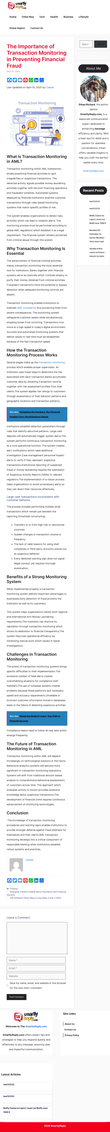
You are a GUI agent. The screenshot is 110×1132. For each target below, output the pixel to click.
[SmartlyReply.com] (17, 5)
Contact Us (36, 28)
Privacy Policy (72, 1035)
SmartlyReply (58, 1125)
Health (54, 16)
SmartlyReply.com (44, 6)
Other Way (28, 16)
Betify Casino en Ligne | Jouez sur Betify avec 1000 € (97, 219)
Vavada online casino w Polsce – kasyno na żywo (97, 252)
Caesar (50, 87)
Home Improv (17, 28)
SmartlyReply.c (91, 170)
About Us (69, 1024)
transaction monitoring (52, 362)
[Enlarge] (103, 79)
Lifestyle (84, 16)
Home (12, 16)
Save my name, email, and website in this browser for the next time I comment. (38, 985)
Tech (42, 16)
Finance (14, 888)
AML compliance (26, 307)
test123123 (94, 201)
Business (68, 16)
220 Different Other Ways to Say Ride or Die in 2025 (35, 898)
